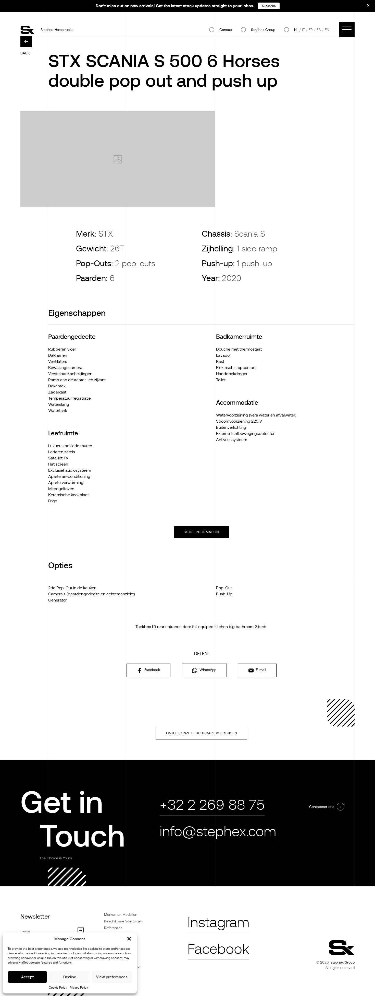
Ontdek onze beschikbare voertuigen (201, 733)
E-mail (260, 670)
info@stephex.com (218, 832)
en (327, 30)
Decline (69, 977)
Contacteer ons (321, 807)
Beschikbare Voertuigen (123, 921)
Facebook (151, 670)
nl (296, 30)
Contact (225, 30)
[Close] (364, 7)
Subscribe (269, 6)
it (303, 30)
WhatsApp (207, 670)
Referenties (113, 928)
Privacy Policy (79, 987)
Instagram (218, 922)
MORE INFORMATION (201, 532)
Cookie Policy (58, 987)
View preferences (112, 977)
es (319, 30)
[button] (129, 938)
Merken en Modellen (120, 914)
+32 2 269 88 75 (212, 805)
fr (311, 30)
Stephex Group (263, 30)
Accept (27, 977)
